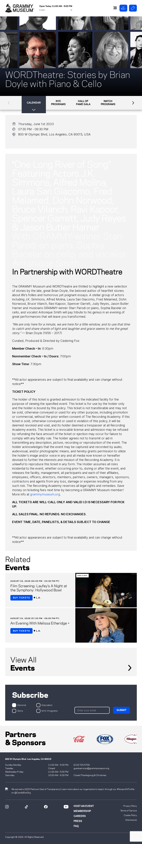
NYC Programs (50, 710)
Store (20, 710)
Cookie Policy (130, 815)
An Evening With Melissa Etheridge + (39, 623)
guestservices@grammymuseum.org (91, 768)
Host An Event (84, 806)
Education (47, 705)
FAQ (76, 826)
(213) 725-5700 (82, 765)
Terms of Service (128, 811)
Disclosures (131, 820)
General (21, 705)
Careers (80, 816)
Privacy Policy (130, 806)
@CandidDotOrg (22, 793)
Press (78, 821)
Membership (82, 811)
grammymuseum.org (45, 494)
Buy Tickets (21, 598)
